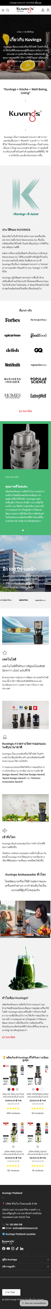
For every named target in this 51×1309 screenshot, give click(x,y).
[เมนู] (3, 10)
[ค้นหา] (9, 10)
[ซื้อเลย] (38, 3)
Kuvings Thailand (17, 1299)
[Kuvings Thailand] (25, 10)
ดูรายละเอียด (25, 411)
